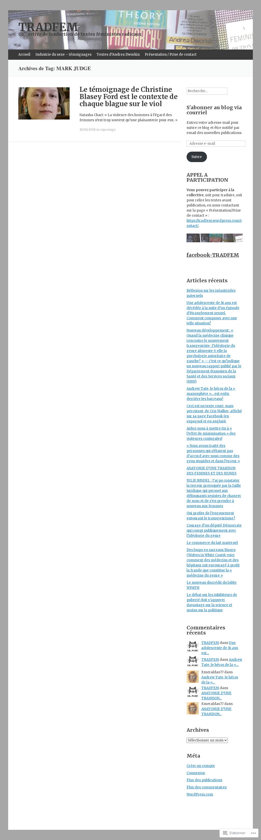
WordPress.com (200, 794)
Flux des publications (204, 780)
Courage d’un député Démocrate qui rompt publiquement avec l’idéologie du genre (214, 530)
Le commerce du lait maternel (212, 543)
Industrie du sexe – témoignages (63, 54)
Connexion (196, 773)
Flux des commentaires (207, 787)
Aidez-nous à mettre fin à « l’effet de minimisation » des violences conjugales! (211, 433)
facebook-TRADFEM (213, 255)
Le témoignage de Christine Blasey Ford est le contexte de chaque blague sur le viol (129, 96)
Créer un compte (201, 766)
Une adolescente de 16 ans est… (219, 648)
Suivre (196, 157)
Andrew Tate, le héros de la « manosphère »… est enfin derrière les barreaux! (211, 393)
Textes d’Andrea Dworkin (118, 54)
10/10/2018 (88, 129)
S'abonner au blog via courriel (214, 110)
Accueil (24, 54)
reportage (107, 129)
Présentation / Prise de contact (171, 54)
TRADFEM (210, 643)
